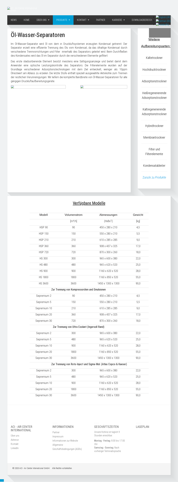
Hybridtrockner (154, 126)
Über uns (42, 20)
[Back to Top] (2, 480)
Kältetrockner (154, 58)
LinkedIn (15, 448)
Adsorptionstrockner (154, 81)
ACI (20, 468)
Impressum (57, 436)
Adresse (15, 439)
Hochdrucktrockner (154, 70)
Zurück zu (154, 177)
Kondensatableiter (154, 166)
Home (27, 20)
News (14, 20)
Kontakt (82, 20)
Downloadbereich (142, 20)
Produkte (62, 20)
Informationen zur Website (65, 440)
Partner (100, 20)
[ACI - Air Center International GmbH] (23, 9)
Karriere (117, 20)
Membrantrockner (154, 137)
